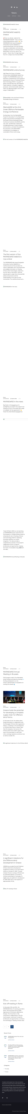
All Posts (14, 15)
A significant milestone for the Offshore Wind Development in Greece (13, 860)
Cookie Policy (23, 1111)
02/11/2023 (6, 855)
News (4, 28)
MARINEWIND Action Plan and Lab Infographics (15, 1037)
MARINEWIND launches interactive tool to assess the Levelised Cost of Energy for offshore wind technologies (16, 1057)
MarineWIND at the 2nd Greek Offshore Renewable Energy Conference (13, 109)
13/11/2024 (5, 251)
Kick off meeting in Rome (12, 1004)
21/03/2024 (6, 398)
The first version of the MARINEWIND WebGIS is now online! (12, 256)
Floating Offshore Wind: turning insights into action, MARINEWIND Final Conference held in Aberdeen (15, 1046)
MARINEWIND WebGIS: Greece (11, 33)
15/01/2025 (6, 67)
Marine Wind (14, 29)
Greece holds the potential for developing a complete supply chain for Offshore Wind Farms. (13, 713)
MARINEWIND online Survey (14, 70)
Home (9, 15)
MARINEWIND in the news (13, 402)
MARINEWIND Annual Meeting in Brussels (11, 673)
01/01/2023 (6, 1000)
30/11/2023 (6, 668)
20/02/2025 (6, 29)
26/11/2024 (6, 104)
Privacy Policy (15, 1111)
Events (7, 1068)
